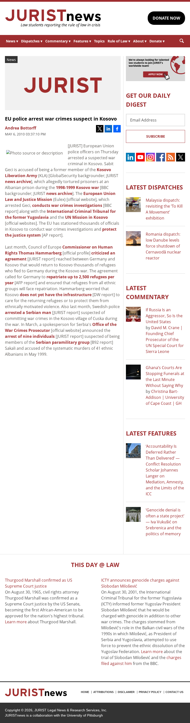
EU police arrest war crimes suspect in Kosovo (61, 118)
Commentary (58, 41)
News (12, 41)
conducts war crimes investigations (67, 205)
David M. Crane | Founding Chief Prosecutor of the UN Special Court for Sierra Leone (165, 339)
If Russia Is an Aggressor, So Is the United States (164, 315)
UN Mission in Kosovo (86, 217)
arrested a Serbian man (28, 312)
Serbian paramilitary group (63, 342)
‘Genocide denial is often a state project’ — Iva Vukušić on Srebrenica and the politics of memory (165, 521)
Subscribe (155, 136)
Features (82, 41)
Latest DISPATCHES (154, 187)
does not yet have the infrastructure (56, 294)
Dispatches (31, 41)
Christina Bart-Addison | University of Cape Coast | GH (165, 397)
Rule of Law (119, 41)
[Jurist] (53, 18)
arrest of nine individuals (30, 336)
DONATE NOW (166, 18)
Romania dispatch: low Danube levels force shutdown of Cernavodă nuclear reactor (163, 246)
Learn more (16, 622)
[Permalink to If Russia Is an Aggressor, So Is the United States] (133, 314)
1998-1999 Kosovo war (77, 187)
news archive (18, 181)
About (139, 41)
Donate (157, 41)
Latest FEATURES (151, 433)
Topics (99, 41)
